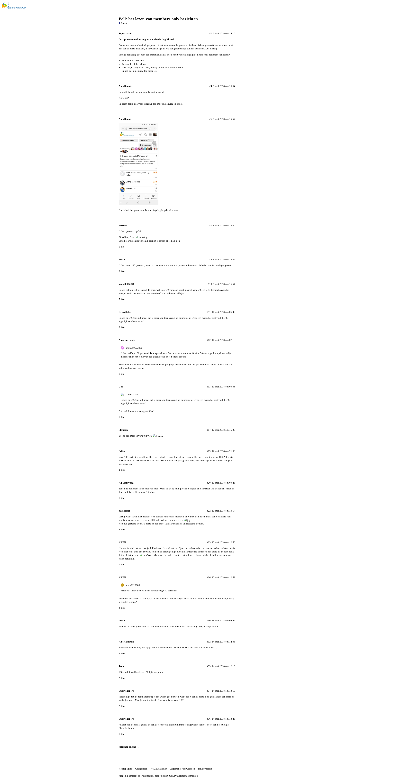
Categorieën (141, 768)
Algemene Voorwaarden (182, 768)
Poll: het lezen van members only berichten (158, 19)
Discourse (148, 775)
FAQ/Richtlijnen (159, 768)
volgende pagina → (129, 746)
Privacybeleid (205, 768)
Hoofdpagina (125, 768)
